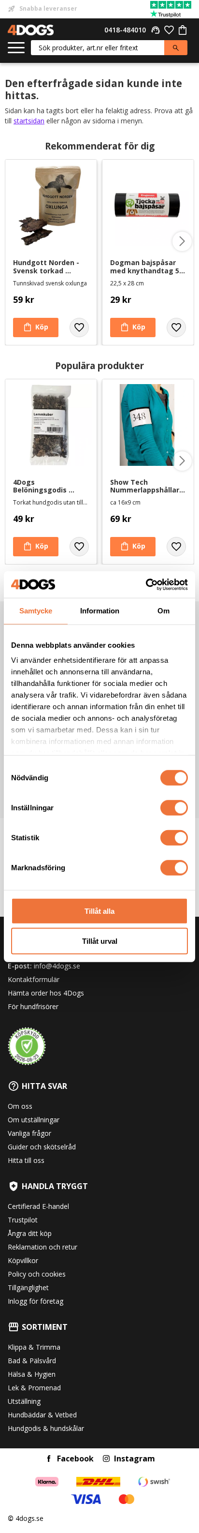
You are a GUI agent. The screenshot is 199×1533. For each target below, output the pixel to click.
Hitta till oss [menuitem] (26, 1160)
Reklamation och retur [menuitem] (42, 1246)
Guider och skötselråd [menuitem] (42, 1146)
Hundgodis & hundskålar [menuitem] (46, 1428)
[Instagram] (106, 1458)
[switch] (174, 807)
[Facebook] (49, 1458)
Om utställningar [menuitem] (33, 1119)
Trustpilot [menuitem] (23, 1219)
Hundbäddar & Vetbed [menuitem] (42, 1414)
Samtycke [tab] (35, 611)
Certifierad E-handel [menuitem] (38, 1206)
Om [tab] (163, 611)
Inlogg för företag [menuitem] (35, 1301)
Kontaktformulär (33, 979)
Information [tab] (99, 611)
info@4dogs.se (57, 965)
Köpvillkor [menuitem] (23, 1260)
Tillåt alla (99, 911)
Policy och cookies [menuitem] (37, 1274)
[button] (16, 48)
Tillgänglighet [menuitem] (28, 1287)
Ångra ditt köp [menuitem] (30, 1233)
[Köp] (35, 327)
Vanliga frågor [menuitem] (29, 1133)
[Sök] (175, 47)
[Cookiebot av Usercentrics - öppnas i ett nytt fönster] (145, 584)
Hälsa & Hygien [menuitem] (32, 1374)
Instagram (134, 1458)
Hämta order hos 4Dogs (46, 992)
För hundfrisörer (33, 1006)
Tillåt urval (99, 941)
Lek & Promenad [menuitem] (34, 1387)
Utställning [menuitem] (24, 1401)
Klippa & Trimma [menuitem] (34, 1347)
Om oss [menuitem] (20, 1106)
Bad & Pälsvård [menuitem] (32, 1360)
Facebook (75, 1458)
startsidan (29, 120)
